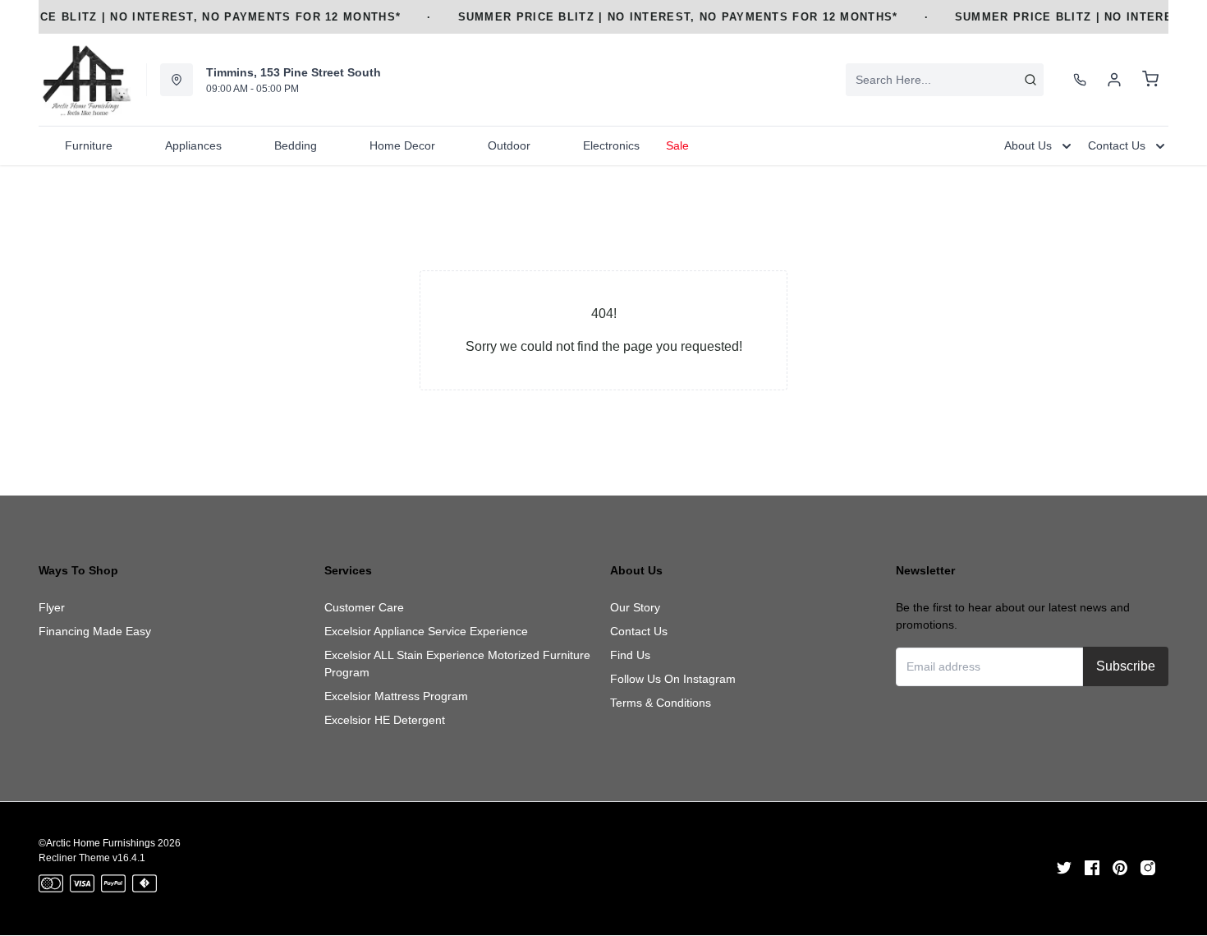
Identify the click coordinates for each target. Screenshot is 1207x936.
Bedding (295, 145)
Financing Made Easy (95, 631)
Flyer (52, 607)
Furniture (88, 145)
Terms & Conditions (660, 702)
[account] (1114, 79)
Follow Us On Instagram (673, 678)
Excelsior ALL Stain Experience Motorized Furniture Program (457, 663)
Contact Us (639, 631)
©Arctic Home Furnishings (97, 843)
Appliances (193, 145)
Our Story (635, 607)
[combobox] (945, 79)
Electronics (611, 145)
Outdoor (509, 145)
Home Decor (402, 145)
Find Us (630, 655)
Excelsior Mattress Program (396, 696)
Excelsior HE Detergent (384, 719)
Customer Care (364, 607)
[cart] (1150, 80)
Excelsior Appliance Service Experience (426, 631)
